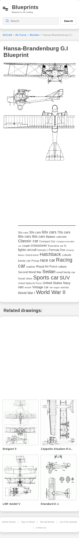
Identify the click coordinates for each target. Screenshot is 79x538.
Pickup (35, 260)
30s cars (23, 232)
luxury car (24, 260)
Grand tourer (32, 255)
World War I (26, 293)
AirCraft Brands (47, 522)
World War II (51, 292)
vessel (28, 287)
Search (68, 20)
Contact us (41, 528)
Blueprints (25, 7)
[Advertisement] (47, 191)
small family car (65, 272)
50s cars (35, 232)
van (21, 287)
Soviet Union (25, 278)
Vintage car (40, 287)
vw (51, 287)
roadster (30, 266)
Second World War (29, 272)
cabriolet (61, 236)
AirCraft (7, 34)
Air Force (20, 34)
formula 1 (42, 250)
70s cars (63, 232)
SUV (65, 278)
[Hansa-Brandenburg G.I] (39, 113)
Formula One (57, 249)
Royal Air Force (46, 266)
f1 (65, 245)
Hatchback (50, 254)
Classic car (28, 241)
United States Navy (57, 283)
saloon (62, 266)
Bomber (35, 34)
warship (65, 287)
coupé (26, 245)
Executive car (55, 245)
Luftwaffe (66, 255)
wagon (56, 287)
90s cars (38, 236)
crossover (39, 245)
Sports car (46, 277)
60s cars (49, 232)
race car (47, 260)
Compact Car (47, 241)
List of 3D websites (68, 522)
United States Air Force (30, 283)
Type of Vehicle (28, 522)
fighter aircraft (27, 249)
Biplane (50, 236)
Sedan (48, 271)
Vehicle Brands (9, 522)
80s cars (24, 236)
